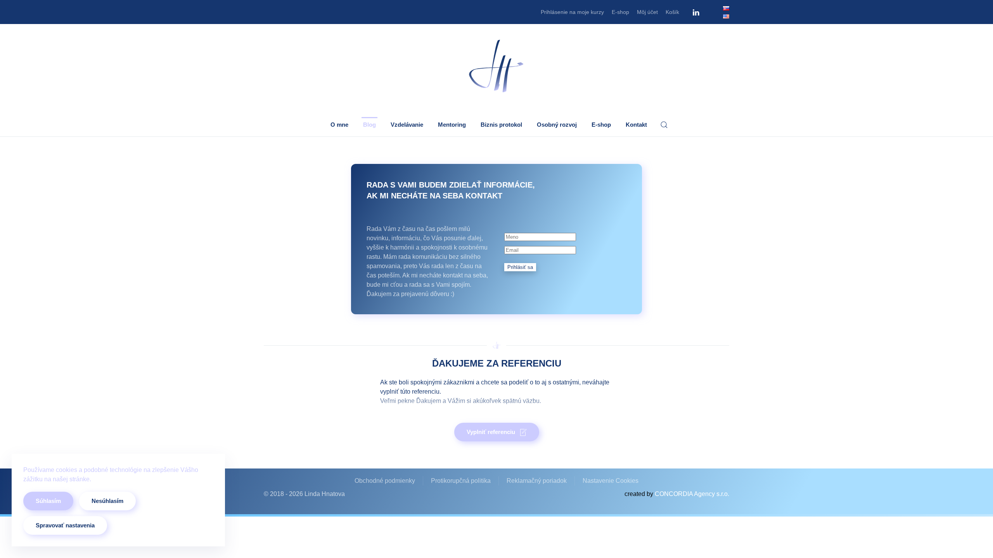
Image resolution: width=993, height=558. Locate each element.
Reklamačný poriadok (537, 480)
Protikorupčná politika (461, 480)
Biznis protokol (501, 124)
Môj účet (647, 12)
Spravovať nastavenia (65, 525)
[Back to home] (496, 67)
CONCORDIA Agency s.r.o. (692, 494)
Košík (672, 12)
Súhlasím (48, 501)
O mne (339, 124)
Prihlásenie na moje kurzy (572, 12)
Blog (369, 124)
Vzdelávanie (407, 124)
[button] (664, 125)
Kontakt (636, 124)
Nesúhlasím (107, 501)
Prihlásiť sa (520, 267)
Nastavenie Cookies (610, 480)
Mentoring (452, 124)
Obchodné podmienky (385, 480)
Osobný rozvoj (557, 124)
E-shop (620, 12)
